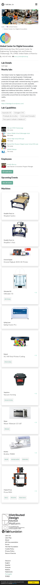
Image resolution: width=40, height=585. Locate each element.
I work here (8, 171)
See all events (7, 183)
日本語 (7, 576)
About (7, 540)
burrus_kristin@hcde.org (21, 56)
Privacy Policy (9, 551)
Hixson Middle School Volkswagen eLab (18, 133)
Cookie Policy (9, 549)
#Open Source (22, 497)
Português (8, 574)
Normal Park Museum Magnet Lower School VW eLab (22, 144)
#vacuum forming (9, 400)
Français (8, 567)
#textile (6, 459)
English (7, 563)
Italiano (7, 569)
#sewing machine (15, 459)
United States (12, 27)
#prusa (6, 497)
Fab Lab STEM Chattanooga (15, 128)
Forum (7, 544)
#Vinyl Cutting (8, 361)
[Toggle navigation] (36, 4)
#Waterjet (7, 429)
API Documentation (11, 542)
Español (7, 565)
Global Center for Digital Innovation (15, 29)
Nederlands (9, 572)
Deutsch (8, 561)
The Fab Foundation (11, 546)
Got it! (33, 582)
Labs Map (8, 538)
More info (15, 583)
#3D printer (13, 497)
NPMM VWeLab (11, 149)
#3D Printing (7, 299)
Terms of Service (10, 553)
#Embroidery (25, 459)
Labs (2, 27)
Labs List (8, 535)
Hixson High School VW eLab (15, 138)
